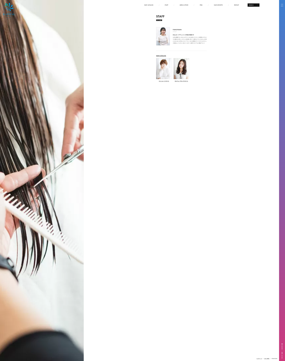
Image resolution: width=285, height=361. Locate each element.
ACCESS (282, 357)
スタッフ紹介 (266, 358)
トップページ (259, 358)
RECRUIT (236, 5)
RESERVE (282, 347)
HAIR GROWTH (218, 5)
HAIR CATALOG (148, 5)
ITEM (201, 5)
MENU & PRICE (184, 5)
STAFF (166, 5)
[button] (282, 5)
